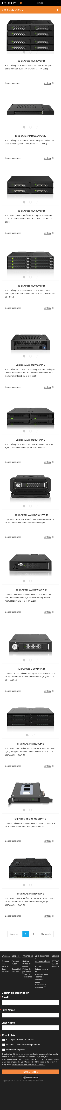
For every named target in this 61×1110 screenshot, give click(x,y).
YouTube (15, 972)
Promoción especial (15, 1049)
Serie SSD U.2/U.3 (13, 9)
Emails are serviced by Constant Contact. (28, 1064)
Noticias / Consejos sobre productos (23, 1044)
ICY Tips (38, 966)
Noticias (25, 961)
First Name (8, 1010)
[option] (30, 35)
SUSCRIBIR (30, 1071)
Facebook (16, 961)
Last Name (8, 1022)
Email (5, 997)
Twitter (14, 964)
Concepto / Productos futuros (20, 1039)
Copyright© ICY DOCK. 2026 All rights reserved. (23, 1081)
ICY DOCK (56, 961)
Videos (37, 982)
